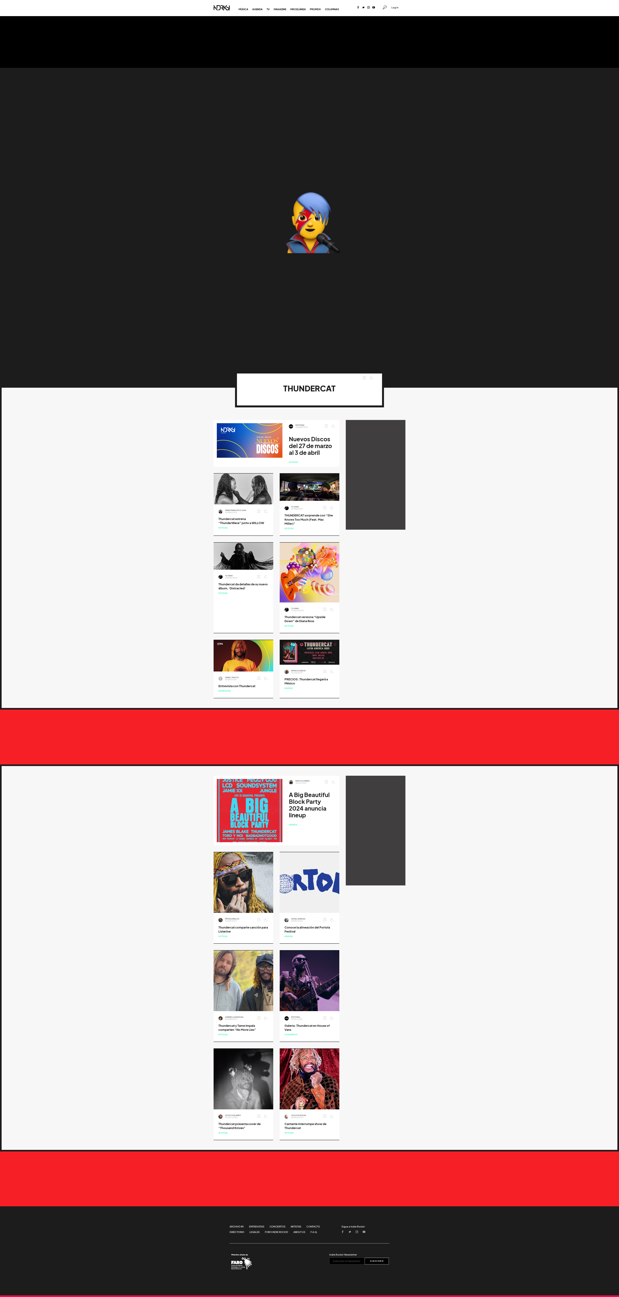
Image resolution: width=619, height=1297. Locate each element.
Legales (254, 1232)
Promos (315, 9)
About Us (299, 1232)
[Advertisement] (309, 42)
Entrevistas (224, 691)
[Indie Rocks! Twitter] (363, 7)
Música (243, 9)
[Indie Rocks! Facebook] (358, 7)
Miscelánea (298, 9)
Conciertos (291, 1034)
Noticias (293, 462)
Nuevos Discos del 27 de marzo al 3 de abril (310, 446)
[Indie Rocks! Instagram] (368, 7)
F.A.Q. (314, 1232)
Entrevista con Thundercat (236, 686)
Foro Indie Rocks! (276, 1232)
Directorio (237, 1232)
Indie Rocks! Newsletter (343, 1254)
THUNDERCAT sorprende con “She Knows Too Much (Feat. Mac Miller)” (309, 519)
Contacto (313, 1226)
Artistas (296, 1226)
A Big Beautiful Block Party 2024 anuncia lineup (309, 805)
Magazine (280, 9)
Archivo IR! (237, 1226)
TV (268, 9)
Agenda (257, 9)
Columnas (332, 9)
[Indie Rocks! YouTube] (373, 7)
